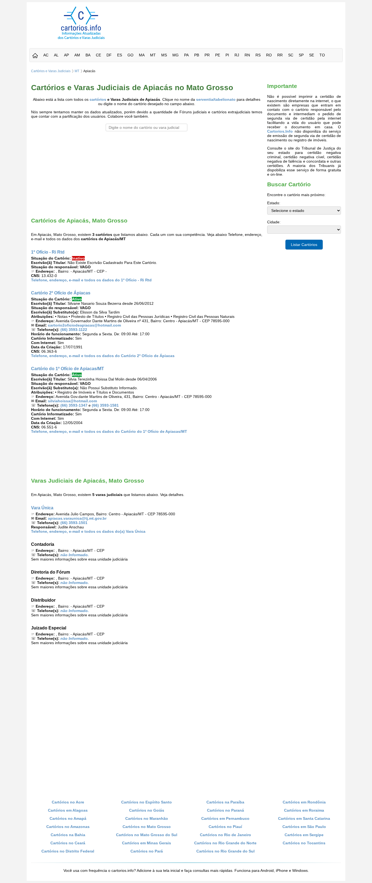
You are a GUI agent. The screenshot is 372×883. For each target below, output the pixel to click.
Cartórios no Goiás (146, 810)
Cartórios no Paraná (225, 810)
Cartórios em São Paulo (304, 826)
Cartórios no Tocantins (304, 843)
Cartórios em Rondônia (304, 802)
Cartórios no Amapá (68, 818)
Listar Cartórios (304, 244)
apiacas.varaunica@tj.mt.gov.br (77, 518)
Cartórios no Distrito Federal (67, 851)
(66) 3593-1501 (73, 522)
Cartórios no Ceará (67, 843)
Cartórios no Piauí (225, 826)
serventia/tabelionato (216, 99)
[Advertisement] (238, 19)
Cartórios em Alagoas (68, 810)
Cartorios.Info (280, 131)
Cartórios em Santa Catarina (304, 818)
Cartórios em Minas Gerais (146, 843)
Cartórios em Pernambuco (225, 818)
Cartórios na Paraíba (225, 802)
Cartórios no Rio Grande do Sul (225, 851)
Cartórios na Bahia (68, 835)
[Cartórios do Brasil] (81, 39)
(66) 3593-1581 (105, 405)
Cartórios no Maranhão (146, 818)
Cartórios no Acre (68, 802)
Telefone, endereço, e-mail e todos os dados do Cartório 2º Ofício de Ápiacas (103, 356)
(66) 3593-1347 (73, 405)
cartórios (98, 99)
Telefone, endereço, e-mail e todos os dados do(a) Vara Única (88, 531)
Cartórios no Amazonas (68, 826)
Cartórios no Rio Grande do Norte (225, 843)
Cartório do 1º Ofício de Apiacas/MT (67, 368)
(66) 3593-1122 (73, 329)
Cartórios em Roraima (304, 810)
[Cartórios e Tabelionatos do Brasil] (35, 55)
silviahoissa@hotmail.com (72, 401)
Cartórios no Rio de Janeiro (225, 835)
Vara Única (42, 507)
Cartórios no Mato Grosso (147, 826)
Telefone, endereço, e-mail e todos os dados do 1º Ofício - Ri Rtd (91, 280)
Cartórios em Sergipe (304, 835)
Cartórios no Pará (146, 851)
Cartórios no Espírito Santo (146, 802)
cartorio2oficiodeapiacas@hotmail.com (84, 325)
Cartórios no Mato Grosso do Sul (146, 835)
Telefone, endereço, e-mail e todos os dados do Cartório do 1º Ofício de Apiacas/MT (109, 431)
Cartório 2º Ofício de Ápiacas (60, 292)
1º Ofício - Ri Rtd (48, 251)
